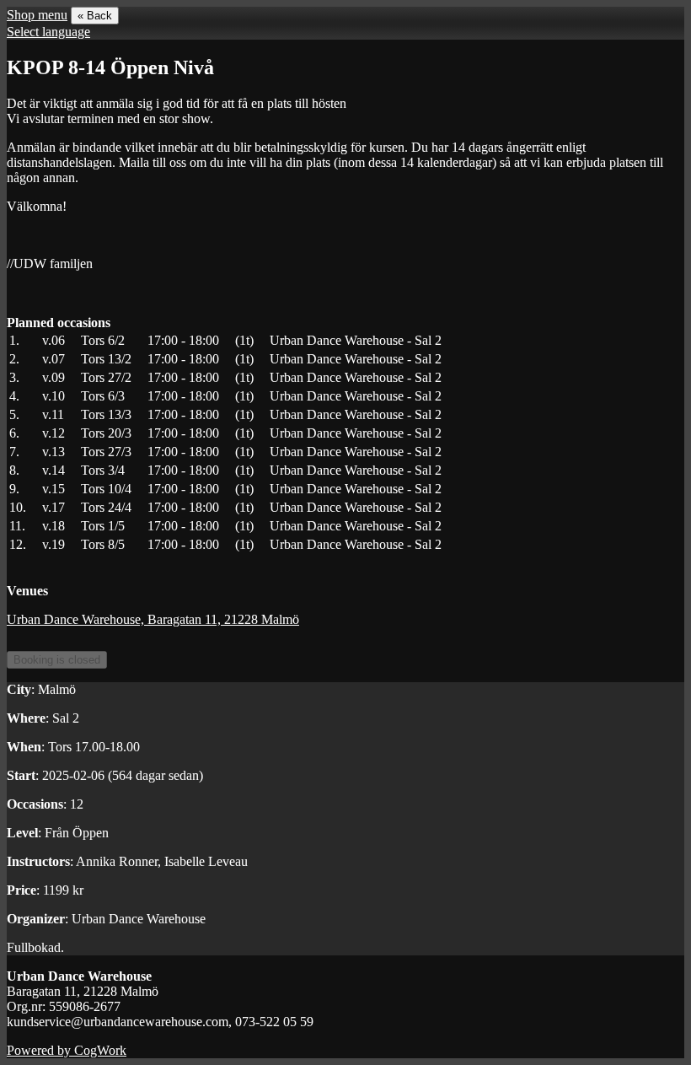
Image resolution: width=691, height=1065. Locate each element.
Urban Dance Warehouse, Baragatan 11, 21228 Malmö (153, 619)
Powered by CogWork (66, 1050)
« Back (95, 15)
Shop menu (37, 15)
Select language (48, 31)
